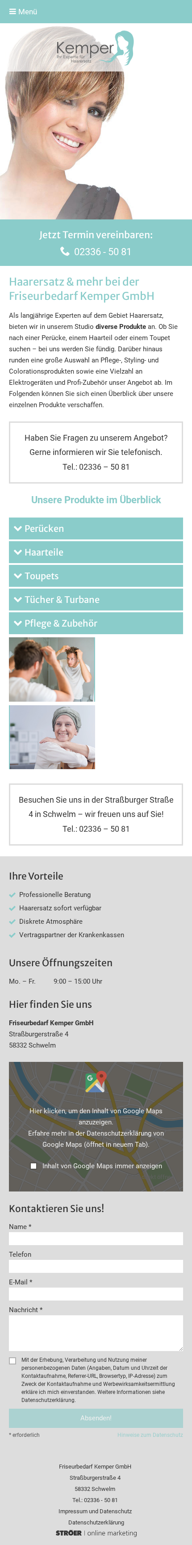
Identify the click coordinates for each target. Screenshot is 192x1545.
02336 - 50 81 (103, 251)
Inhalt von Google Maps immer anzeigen (102, 1166)
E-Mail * (20, 1282)
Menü (27, 11)
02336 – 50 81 (104, 466)
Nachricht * (25, 1310)
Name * (20, 1227)
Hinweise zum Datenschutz (150, 1435)
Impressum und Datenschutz (95, 1511)
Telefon (20, 1254)
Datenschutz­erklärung (96, 1522)
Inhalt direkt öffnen (150, 1177)
